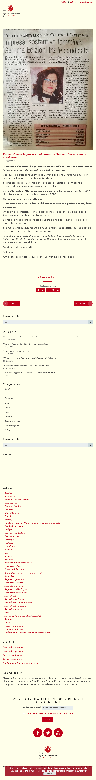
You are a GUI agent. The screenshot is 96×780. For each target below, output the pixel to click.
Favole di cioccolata (14, 526)
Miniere (8, 556)
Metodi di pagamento (13, 651)
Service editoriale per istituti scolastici (22, 616)
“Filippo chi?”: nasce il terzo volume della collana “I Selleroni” (29, 358)
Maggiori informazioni (76, 770)
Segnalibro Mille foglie (15, 589)
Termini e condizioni (12, 659)
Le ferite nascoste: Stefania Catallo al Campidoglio (26, 366)
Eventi (53, 277)
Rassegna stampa (12, 421)
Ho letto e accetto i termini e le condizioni (49, 713)
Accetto (50, 774)
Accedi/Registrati (86, 2)
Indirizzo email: (32, 708)
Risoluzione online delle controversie (20, 663)
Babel (7, 389)
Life (6, 553)
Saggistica (9, 576)
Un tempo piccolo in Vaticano (16, 351)
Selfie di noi (10, 596)
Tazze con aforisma (13, 626)
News (6, 412)
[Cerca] (90, 322)
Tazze (7, 623)
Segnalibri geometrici (14, 579)
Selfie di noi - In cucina (15, 606)
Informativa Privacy (12, 655)
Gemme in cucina (12, 536)
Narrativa (9, 560)
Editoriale (8, 398)
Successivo (80, 303)
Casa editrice (10, 503)
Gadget (8, 530)
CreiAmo (8, 510)
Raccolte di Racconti (14, 569)
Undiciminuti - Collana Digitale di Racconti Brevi (28, 633)
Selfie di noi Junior (13, 609)
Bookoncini (9, 497)
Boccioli (8, 493)
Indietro (14, 303)
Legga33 (8, 408)
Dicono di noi (45, 277)
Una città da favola (14, 629)
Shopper (8, 619)
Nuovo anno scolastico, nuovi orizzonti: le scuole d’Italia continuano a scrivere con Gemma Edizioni (47, 337)
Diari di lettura (11, 513)
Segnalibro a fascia (13, 586)
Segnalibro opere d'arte (16, 593)
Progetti (8, 417)
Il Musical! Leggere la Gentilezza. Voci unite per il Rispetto (29, 373)
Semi (6, 613)
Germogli (9, 540)
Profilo (63, 2)
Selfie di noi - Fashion (14, 599)
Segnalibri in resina (13, 583)
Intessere (8, 550)
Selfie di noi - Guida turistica (18, 603)
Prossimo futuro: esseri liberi (18, 563)
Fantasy (8, 520)
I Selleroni (9, 543)
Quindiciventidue (12, 566)
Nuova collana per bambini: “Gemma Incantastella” (25, 344)
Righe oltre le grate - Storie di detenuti (23, 573)
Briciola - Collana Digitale (16, 500)
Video (7, 430)
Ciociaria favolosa (13, 506)
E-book (7, 516)
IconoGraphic (11, 546)
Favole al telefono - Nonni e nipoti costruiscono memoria (32, 523)
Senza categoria (11, 426)
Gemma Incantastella (14, 533)
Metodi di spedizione (13, 647)
